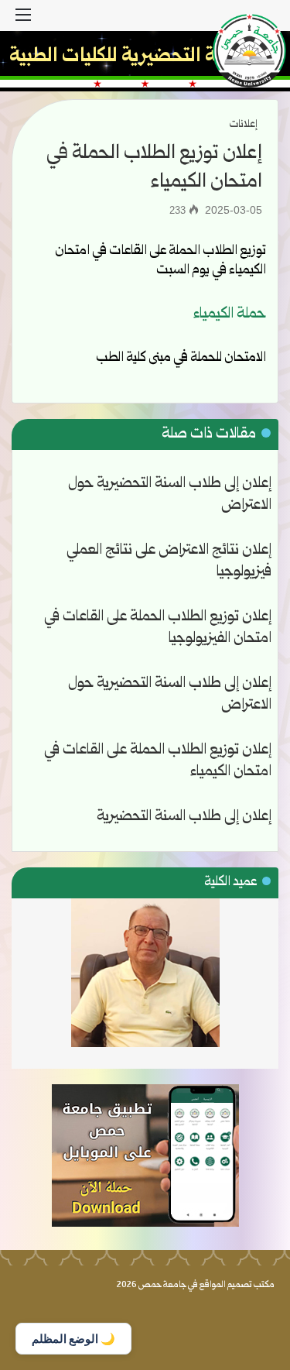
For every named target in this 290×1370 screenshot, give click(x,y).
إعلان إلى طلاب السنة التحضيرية (184, 817)
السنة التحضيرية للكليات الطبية (129, 57)
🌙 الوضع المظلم (73, 1338)
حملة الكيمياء (229, 314)
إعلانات (244, 124)
